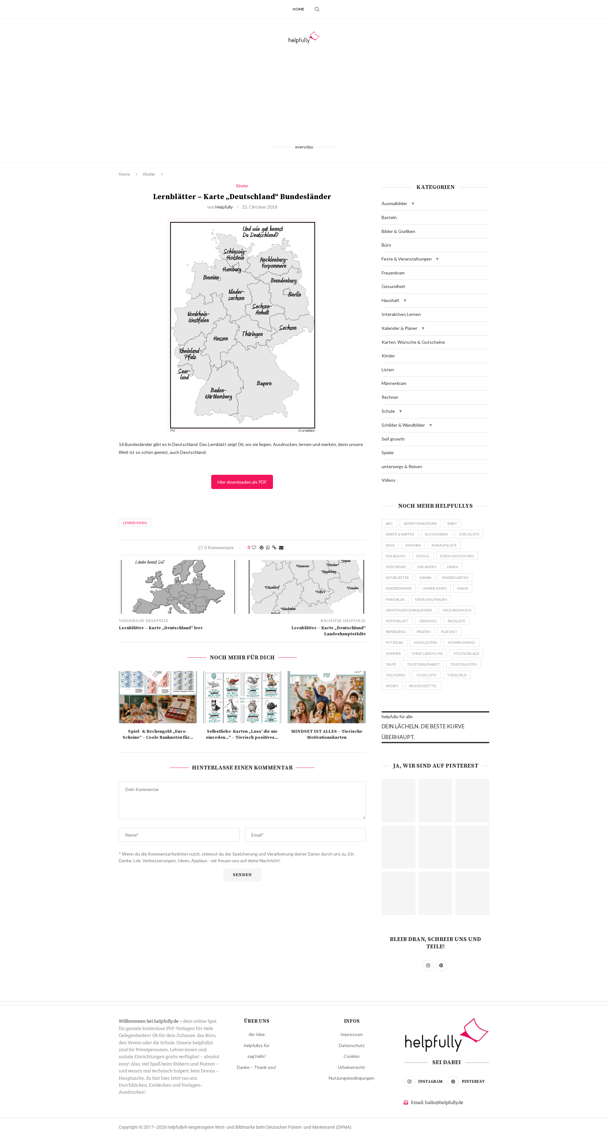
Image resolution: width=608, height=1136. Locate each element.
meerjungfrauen (431, 599)
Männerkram (394, 383)
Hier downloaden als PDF (242, 482)
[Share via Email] (281, 547)
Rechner (390, 397)
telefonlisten (463, 664)
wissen (392, 686)
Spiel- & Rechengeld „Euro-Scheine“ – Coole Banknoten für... (158, 735)
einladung (396, 556)
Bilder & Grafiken (398, 231)
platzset (449, 632)
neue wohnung (457, 610)
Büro (386, 245)
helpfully (224, 207)
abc (389, 523)
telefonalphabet (423, 664)
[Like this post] (254, 547)
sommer (393, 653)
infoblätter (397, 577)
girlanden (426, 567)
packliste (456, 621)
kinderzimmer (399, 588)
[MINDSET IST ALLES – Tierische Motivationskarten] (327, 697)
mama (462, 588)
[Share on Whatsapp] (268, 547)
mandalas (395, 599)
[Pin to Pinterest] (261, 547)
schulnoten (425, 642)
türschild (456, 675)
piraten (423, 632)
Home (298, 9)
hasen (452, 567)
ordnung (428, 621)
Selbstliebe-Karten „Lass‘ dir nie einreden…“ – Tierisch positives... (242, 735)
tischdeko (395, 675)
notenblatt (397, 621)
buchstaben (436, 534)
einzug (422, 556)
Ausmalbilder (394, 203)
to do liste (426, 675)
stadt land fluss (427, 653)
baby (452, 523)
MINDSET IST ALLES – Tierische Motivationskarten (326, 735)
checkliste (469, 534)
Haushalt (390, 300)
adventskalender (420, 523)
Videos (389, 480)
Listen (388, 369)
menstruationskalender (409, 610)
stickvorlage (466, 653)
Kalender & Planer (399, 328)
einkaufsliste (444, 545)
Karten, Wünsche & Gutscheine (413, 342)
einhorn (413, 545)
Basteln (389, 217)
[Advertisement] (304, 93)
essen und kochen (457, 556)
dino (390, 545)
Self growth (393, 439)
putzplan (394, 642)
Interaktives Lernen (401, 314)
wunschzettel (423, 686)
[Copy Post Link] (274, 547)
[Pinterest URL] (398, 800)
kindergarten (455, 577)
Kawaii (425, 577)
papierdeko (396, 632)
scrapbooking (461, 642)
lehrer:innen (135, 523)
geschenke (396, 567)
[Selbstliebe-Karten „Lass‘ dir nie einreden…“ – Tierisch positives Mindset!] (242, 697)
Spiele (388, 452)
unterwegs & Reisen (402, 466)
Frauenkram (393, 272)
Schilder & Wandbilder (403, 425)
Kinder (149, 174)
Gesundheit (393, 286)
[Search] (317, 9)
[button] (413, 203)
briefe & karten (400, 534)
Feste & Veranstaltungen (407, 258)
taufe (391, 664)
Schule (388, 411)
